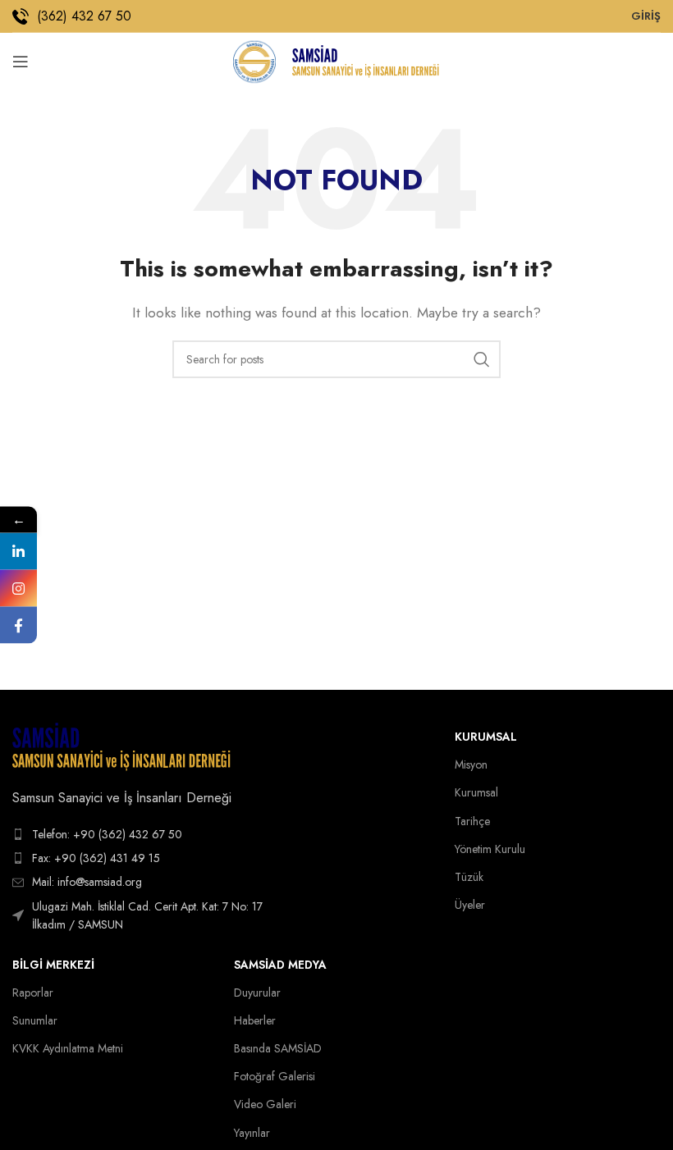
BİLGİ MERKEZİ (53, 964)
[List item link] (145, 834)
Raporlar (32, 992)
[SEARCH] (482, 359)
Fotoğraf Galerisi (274, 1076)
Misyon (471, 764)
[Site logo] (254, 60)
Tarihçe (472, 821)
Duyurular (257, 992)
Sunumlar (34, 1020)
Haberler (255, 1020)
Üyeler (470, 905)
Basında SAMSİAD (278, 1048)
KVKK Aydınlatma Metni (67, 1048)
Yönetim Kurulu (490, 849)
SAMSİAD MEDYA (280, 964)
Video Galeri (265, 1104)
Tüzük (469, 877)
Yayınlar (252, 1133)
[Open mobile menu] (20, 61)
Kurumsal (486, 736)
